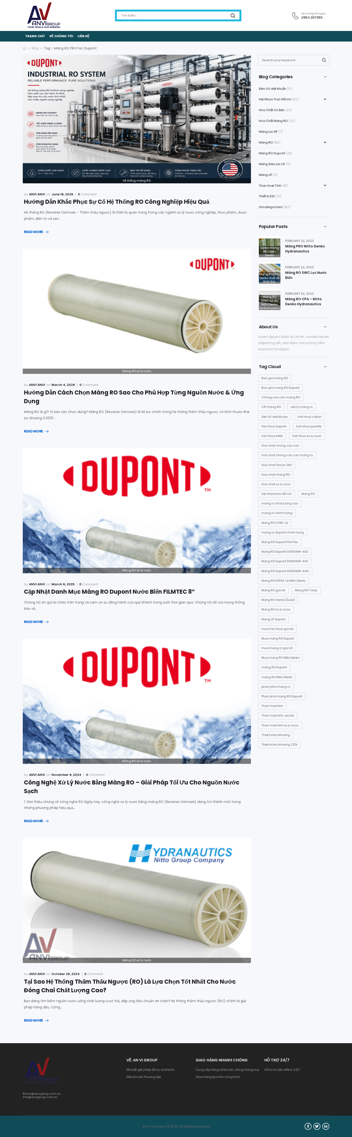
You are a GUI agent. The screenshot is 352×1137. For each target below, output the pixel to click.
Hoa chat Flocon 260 (276, 465)
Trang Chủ (35, 36)
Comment (87, 194)
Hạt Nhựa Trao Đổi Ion (275, 99)
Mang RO (308, 494)
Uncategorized (270, 207)
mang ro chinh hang (276, 513)
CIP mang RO (271, 407)
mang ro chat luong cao (279, 503)
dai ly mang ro (301, 407)
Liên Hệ (84, 36)
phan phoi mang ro (275, 687)
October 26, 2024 (65, 974)
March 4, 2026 (63, 385)
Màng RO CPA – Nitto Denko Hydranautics (303, 301)
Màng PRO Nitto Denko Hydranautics (305, 249)
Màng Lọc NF (268, 131)
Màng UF (265, 175)
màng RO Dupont (274, 667)
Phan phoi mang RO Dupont (281, 696)
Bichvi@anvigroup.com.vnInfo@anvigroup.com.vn (42, 1095)
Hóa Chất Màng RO (273, 121)
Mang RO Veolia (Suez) (278, 600)
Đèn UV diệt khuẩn (272, 88)
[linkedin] (325, 1126)
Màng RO (266, 142)
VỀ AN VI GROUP (141, 1060)
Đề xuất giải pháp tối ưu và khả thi (150, 1070)
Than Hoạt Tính (270, 185)
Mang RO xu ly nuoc (275, 609)
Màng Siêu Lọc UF (272, 164)
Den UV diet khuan (274, 417)
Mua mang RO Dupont (277, 638)
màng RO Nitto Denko (276, 677)
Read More (33, 232)
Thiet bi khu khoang (275, 735)
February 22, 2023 (299, 241)
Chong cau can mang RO (280, 397)
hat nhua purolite (308, 426)
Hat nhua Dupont (273, 426)
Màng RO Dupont (272, 153)
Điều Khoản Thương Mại (143, 1077)
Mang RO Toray (306, 590)
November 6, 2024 (66, 774)
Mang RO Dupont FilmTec (279, 542)
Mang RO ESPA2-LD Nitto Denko (283, 581)
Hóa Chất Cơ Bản (271, 110)
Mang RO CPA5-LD (274, 523)
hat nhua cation (310, 417)
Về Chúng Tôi (61, 36)
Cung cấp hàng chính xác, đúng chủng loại (227, 1070)
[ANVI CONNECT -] (43, 15)
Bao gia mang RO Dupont (280, 388)
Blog (35, 48)
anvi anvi (37, 194)
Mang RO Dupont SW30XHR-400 (284, 552)
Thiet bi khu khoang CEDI (279, 744)
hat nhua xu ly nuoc (307, 436)
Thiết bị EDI (267, 196)
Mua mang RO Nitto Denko (280, 658)
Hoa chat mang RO (275, 475)
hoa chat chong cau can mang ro (287, 455)
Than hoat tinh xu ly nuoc (280, 725)
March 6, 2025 (63, 584)
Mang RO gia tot (273, 590)
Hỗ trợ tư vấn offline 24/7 (282, 1070)
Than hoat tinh (272, 706)
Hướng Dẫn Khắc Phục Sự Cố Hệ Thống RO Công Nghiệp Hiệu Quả (116, 202)
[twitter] (316, 1126)
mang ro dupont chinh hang (282, 532)
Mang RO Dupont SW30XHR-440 (284, 561)
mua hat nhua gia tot (277, 629)
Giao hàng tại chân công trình (218, 1077)
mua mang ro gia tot (277, 648)
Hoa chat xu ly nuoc (276, 484)
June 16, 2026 (62, 194)
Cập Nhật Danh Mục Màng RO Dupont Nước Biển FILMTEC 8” (109, 592)
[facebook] (308, 1126)
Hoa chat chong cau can (280, 445)
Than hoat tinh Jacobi (277, 715)
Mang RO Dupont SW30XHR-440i (285, 571)
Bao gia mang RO (274, 378)
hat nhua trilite (272, 436)
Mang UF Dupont (273, 619)
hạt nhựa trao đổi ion (276, 494)
